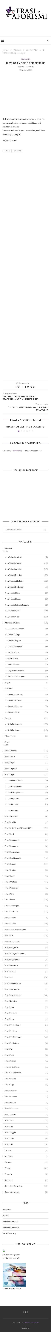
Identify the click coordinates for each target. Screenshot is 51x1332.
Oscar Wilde (27, 658)
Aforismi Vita (27, 616)
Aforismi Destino (27, 575)
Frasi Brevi (26, 834)
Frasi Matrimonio (26, 989)
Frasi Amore (26, 756)
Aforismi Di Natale (27, 587)
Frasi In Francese (26, 941)
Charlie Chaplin (27, 640)
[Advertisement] (26, 27)
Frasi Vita (26, 1144)
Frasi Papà (26, 1007)
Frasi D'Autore (26, 881)
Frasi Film (26, 935)
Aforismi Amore (27, 563)
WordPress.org (9, 1233)
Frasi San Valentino (26, 1072)
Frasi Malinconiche (26, 983)
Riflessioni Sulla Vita (26, 1186)
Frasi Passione (26, 1013)
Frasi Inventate (26, 965)
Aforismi (8, 548)
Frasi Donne (26, 899)
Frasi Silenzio (26, 1078)
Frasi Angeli (26, 762)
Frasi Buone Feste (27, 780)
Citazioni (17, 50)
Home (5, 50)
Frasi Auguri (26, 774)
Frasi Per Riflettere (26, 1037)
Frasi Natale (27, 804)
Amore (7, 151)
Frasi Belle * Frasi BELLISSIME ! (26, 828)
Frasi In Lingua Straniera (26, 953)
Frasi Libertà (26, 971)
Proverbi (26, 1174)
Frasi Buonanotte (26, 840)
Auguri (26, 682)
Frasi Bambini (26, 822)
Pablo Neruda (27, 664)
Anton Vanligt (27, 634)
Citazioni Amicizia (27, 694)
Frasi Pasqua (27, 810)
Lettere (26, 1150)
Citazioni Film (32, 50)
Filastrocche (26, 736)
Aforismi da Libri (27, 569)
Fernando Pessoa (27, 646)
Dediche (26, 718)
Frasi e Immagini (26, 905)
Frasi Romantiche (26, 1066)
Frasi (7, 742)
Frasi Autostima (26, 816)
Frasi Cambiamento (26, 858)
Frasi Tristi (26, 1120)
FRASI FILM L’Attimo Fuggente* (25, 426)
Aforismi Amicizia (27, 557)
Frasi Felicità (26, 923)
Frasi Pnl (26, 1049)
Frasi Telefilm (26, 1114)
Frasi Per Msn (26, 1031)
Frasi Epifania (27, 798)
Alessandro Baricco (27, 628)
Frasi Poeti (26, 1055)
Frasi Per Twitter (26, 1043)
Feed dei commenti (11, 1227)
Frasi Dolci (26, 893)
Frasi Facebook (26, 911)
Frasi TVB (26, 1126)
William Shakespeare (27, 676)
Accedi (5, 1215)
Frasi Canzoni (26, 864)
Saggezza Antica (26, 1192)
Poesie (26, 1168)
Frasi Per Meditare (26, 1025)
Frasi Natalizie (26, 1001)
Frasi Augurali (26, 768)
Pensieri (26, 1162)
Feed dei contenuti (10, 1221)
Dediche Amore (27, 730)
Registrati (7, 1209)
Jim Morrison (27, 652)
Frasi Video (26, 1138)
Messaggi (26, 1156)
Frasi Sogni (26, 1084)
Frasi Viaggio (26, 1132)
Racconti (26, 1180)
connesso (17, 450)
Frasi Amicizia (26, 750)
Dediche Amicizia (27, 724)
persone (17, 151)
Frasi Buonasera (26, 846)
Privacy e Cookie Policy (31, 1322)
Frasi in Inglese (26, 947)
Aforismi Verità (27, 610)
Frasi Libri (26, 977)
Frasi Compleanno (27, 792)
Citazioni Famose (27, 706)
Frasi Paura (26, 1019)
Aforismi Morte (27, 598)
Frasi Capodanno (27, 786)
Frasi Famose (26, 917)
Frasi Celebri (26, 870)
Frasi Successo (26, 1096)
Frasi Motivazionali (26, 995)
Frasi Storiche (26, 1090)
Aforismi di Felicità (27, 581)
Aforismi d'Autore (26, 622)
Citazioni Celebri (27, 700)
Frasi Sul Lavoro (26, 1108)
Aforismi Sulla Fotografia (27, 605)
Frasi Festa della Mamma (26, 929)
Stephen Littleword (27, 670)
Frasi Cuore (26, 876)
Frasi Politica (26, 1060)
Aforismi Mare (27, 592)
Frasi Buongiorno (26, 852)
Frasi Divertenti (26, 887)
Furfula (30, 66)
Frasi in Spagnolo (26, 959)
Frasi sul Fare (26, 1102)
